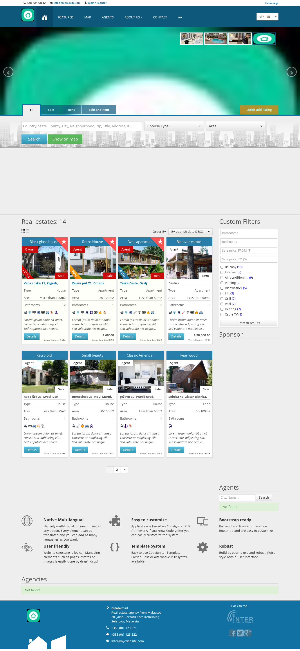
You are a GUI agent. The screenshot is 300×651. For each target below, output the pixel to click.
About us (132, 17)
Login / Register (97, 2)
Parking (232, 283)
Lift (229, 293)
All (31, 110)
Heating (233, 309)
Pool (230, 304)
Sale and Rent (99, 110)
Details (32, 336)
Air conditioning (239, 277)
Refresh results (249, 323)
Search (34, 139)
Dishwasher (236, 288)
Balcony (233, 267)
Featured (65, 17)
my (263, 16)
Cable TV (233, 314)
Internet (233, 272)
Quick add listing (259, 110)
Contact (160, 17)
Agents (108, 17)
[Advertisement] (150, 181)
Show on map (65, 139)
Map (87, 17)
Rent (71, 110)
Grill (230, 298)
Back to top (239, 606)
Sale (51, 110)
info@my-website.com (67, 2)
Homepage (271, 3)
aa (180, 17)
